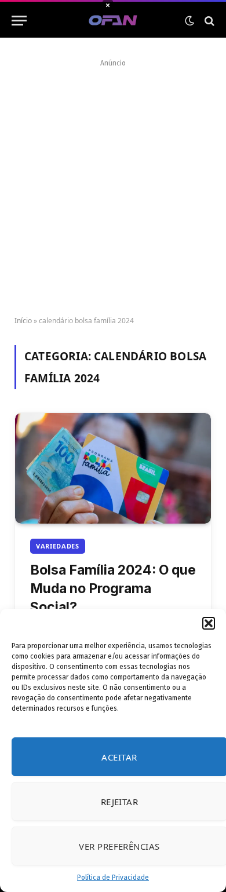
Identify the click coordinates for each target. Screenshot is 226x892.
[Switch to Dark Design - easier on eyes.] (189, 21)
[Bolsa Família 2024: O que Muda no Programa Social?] (113, 468)
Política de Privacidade (113, 877)
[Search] (208, 21)
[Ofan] (113, 20)
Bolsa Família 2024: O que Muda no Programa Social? (113, 588)
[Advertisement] (113, 184)
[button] (208, 623)
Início (23, 321)
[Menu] (19, 21)
